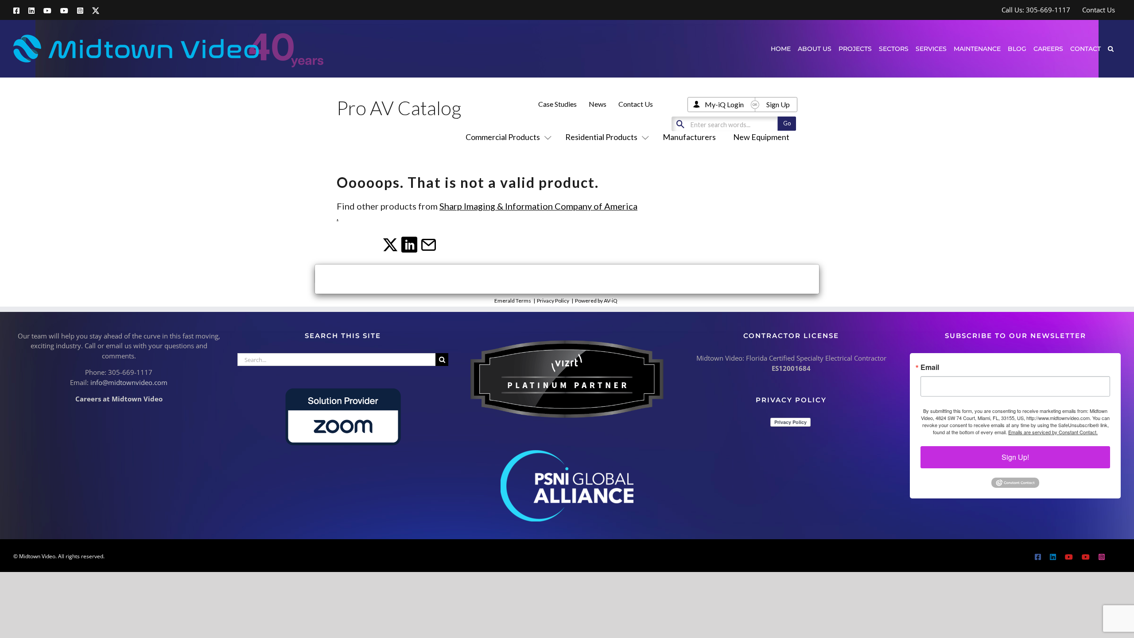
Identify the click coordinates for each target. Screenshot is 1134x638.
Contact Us (635, 104)
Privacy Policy (553, 300)
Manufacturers (689, 137)
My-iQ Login (724, 104)
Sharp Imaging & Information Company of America (538, 206)
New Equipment (761, 137)
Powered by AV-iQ (596, 300)
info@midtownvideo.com (128, 382)
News (597, 104)
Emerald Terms (512, 300)
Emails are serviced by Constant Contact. (1053, 432)
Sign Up (778, 104)
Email (929, 367)
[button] (1111, 48)
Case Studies (557, 104)
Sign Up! (1015, 457)
